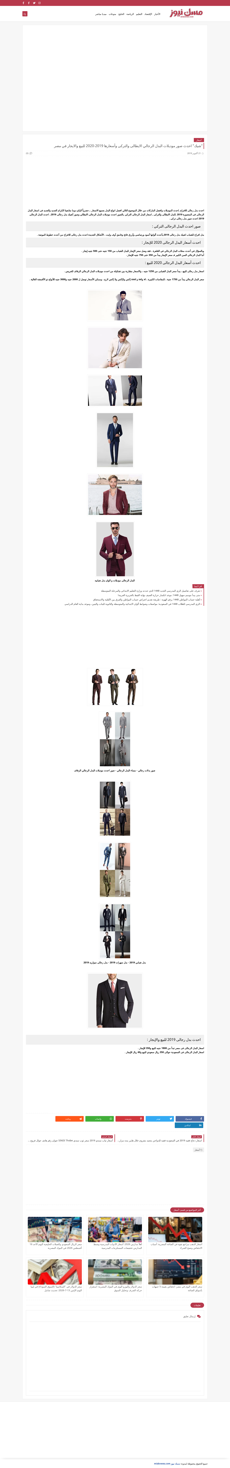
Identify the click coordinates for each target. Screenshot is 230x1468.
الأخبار (157, 14)
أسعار (199, 140)
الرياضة (130, 14)
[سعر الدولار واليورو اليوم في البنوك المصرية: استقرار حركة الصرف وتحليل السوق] (115, 1272)
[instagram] (39, 3)
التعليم (139, 14)
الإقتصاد (148, 14)
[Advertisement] (115, 54)
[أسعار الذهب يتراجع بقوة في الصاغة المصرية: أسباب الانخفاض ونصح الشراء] (175, 1229)
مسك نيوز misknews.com (167, 1463)
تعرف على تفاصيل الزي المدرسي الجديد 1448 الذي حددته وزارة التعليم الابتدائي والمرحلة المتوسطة (150, 590)
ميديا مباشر (101, 14)
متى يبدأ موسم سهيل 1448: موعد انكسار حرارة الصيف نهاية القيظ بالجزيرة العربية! (159, 595)
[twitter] (34, 3)
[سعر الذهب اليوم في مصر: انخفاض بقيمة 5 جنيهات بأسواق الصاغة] (175, 1272)
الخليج (121, 14)
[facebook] (29, 3)
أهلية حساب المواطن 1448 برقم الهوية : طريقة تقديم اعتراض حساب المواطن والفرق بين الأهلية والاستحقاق (146, 599)
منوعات (112, 14)
